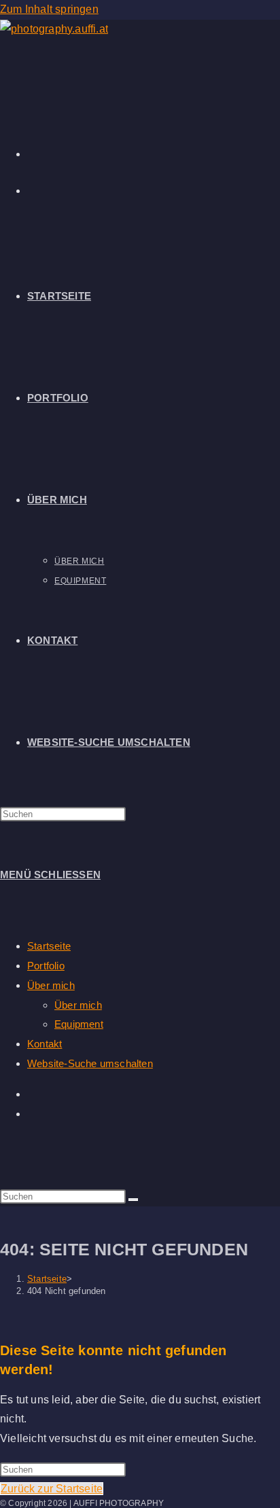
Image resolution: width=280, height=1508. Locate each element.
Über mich (51, 985)
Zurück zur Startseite (52, 1488)
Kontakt (44, 1043)
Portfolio (46, 965)
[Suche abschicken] (133, 1199)
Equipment (78, 1024)
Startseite (49, 946)
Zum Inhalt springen (49, 9)
